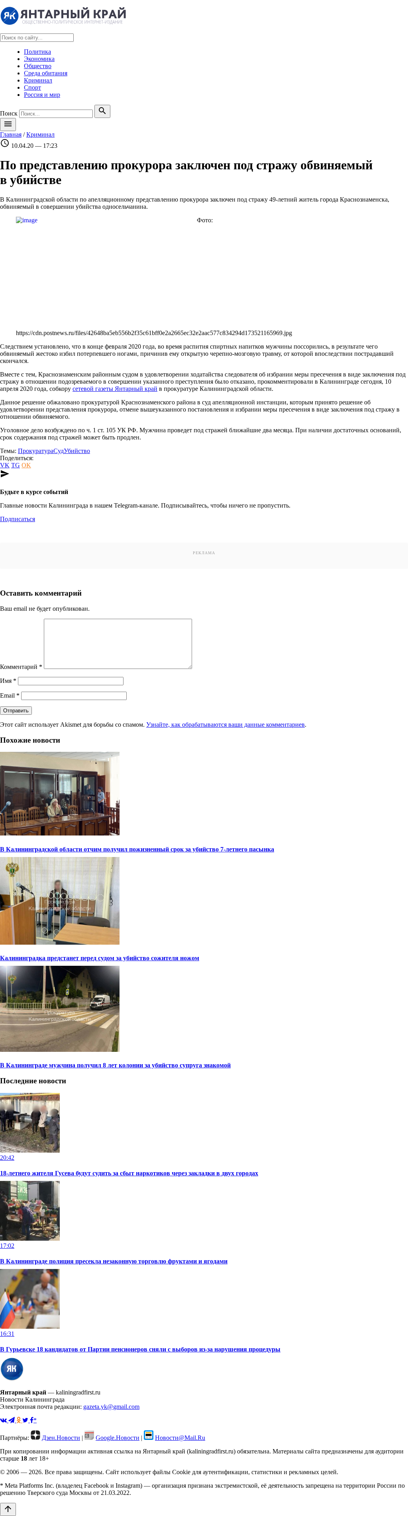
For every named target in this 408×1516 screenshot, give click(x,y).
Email (10, 695)
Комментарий (21, 666)
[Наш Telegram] (12, 1420)
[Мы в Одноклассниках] (19, 1420)
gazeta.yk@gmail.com (111, 1406)
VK (5, 465)
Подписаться (17, 519)
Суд (58, 450)
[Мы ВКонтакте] (4, 1420)
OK (26, 465)
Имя (8, 680)
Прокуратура (35, 450)
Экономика (39, 58)
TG (15, 465)
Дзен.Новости (61, 1437)
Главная (11, 134)
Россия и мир (42, 94)
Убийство (77, 450)
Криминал (38, 80)
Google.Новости (117, 1437)
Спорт (32, 87)
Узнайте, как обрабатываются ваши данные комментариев (225, 724)
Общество (37, 66)
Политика (37, 51)
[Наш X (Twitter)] (26, 1420)
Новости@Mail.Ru (180, 1437)
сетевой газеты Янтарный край (115, 388)
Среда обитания (45, 73)
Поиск (9, 113)
